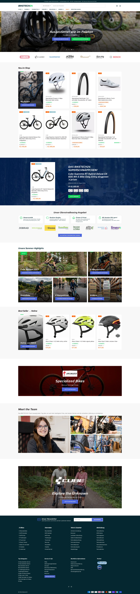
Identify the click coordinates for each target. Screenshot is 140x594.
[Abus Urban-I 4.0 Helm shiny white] (57, 327)
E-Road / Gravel (23, 542)
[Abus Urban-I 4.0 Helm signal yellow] (83, 327)
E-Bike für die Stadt (24, 544)
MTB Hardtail (48, 533)
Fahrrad (26, 9)
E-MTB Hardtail (23, 533)
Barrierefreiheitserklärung (77, 569)
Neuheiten (25, 101)
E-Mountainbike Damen (24, 563)
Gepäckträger (74, 549)
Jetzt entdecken (70, 389)
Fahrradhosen (100, 537)
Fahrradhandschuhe (102, 544)
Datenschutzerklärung (76, 563)
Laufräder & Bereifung (76, 535)
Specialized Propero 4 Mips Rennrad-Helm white (54, 99)
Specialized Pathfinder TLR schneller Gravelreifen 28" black (81, 99)
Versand (46, 565)
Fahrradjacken (100, 535)
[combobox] (78, 5)
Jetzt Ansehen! (74, 196)
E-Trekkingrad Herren (23, 569)
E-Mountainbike (97, 269)
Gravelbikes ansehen (71, 39)
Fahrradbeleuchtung (76, 540)
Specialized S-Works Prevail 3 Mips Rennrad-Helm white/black (82, 138)
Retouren (46, 573)
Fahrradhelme (100, 531)
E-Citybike (21, 547)
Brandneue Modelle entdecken (31, 272)
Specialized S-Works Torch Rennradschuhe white (106, 99)
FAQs (45, 562)
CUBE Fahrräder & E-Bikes (25, 577)
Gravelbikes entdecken (28, 298)
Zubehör (44, 9)
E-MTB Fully (22, 535)
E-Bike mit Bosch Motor (24, 573)
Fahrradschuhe (100, 542)
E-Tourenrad (22, 540)
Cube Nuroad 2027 (29, 269)
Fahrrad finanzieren (49, 569)
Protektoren (100, 547)
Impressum (73, 562)
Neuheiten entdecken (28, 105)
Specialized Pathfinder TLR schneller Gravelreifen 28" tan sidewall (107, 138)
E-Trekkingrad (22, 537)
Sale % (67, 9)
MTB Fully (47, 535)
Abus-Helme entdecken (28, 346)
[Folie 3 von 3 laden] (72, 49)
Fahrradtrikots (100, 540)
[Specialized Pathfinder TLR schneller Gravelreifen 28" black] (83, 84)
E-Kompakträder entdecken (65, 298)
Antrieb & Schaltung (76, 531)
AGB (72, 567)
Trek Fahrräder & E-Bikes (24, 579)
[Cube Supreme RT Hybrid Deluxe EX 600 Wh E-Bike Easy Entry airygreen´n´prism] (43, 174)
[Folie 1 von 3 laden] (68, 49)
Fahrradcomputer (75, 547)
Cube (20, 135)
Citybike (47, 547)
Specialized (48, 96)
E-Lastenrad (22, 549)
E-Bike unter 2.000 (23, 575)
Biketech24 (24, 592)
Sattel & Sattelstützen (76, 537)
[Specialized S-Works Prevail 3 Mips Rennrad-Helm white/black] (83, 122)
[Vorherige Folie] (66, 49)
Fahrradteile (35, 9)
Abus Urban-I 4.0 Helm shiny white (56, 341)
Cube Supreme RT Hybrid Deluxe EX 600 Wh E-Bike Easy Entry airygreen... (43, 190)
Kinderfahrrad (48, 549)
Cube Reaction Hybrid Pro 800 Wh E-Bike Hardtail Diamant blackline (56, 138)
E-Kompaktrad (62, 295)
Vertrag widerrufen (50, 576)
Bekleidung (52, 9)
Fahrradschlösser (75, 542)
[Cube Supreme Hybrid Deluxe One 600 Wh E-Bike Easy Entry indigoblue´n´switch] (30, 122)
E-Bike (19, 9)
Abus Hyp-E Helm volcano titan (107, 341)
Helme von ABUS (28, 342)
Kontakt (46, 571)
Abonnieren (97, 519)
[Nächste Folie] (73, 49)
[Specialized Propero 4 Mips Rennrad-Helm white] (57, 84)
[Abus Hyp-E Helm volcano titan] (109, 327)
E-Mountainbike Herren (24, 562)
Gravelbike (25, 295)
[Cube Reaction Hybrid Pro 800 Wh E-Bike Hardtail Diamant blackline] (57, 122)
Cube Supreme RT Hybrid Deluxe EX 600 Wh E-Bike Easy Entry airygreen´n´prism (88, 176)
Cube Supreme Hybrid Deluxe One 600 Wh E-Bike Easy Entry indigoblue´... (29, 138)
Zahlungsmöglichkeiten (50, 563)
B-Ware (93, 295)
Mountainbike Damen (23, 567)
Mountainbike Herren (23, 565)
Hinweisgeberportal (76, 571)
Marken (60, 9)
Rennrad (47, 542)
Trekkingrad (48, 537)
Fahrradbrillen (100, 549)
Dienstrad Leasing (76, 9)
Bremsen (73, 533)
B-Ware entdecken (97, 298)
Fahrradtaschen (75, 544)
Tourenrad (47, 540)
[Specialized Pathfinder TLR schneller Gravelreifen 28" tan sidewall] (109, 122)
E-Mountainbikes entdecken (100, 272)
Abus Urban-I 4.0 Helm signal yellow (83, 341)
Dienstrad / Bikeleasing (50, 567)
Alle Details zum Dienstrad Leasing (70, 235)
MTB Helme (100, 533)
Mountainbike (48, 531)
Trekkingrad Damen (23, 571)
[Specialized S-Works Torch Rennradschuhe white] (109, 84)
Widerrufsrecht (75, 565)
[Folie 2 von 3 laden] (70, 49)
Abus (47, 339)
